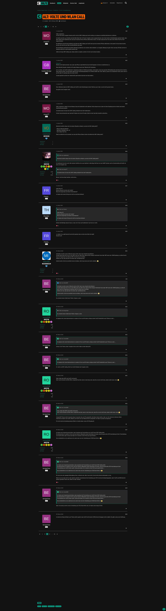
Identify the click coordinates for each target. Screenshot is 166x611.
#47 (126, 185)
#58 (126, 457)
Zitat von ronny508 (63, 338)
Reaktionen (42, 141)
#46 (126, 151)
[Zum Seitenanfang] (163, 609)
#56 (126, 403)
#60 (126, 514)
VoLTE (39, 606)
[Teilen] (127, 27)
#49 (126, 231)
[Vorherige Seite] (38, 27)
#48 (126, 205)
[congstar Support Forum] (42, 3)
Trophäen (42, 143)
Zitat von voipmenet (63, 155)
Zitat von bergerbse (63, 310)
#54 (126, 355)
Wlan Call (44, 606)
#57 (126, 429)
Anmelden (112, 3)
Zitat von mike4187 (63, 283)
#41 (126, 31)
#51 (126, 279)
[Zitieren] (126, 55)
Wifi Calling (58, 606)
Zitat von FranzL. (63, 209)
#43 (126, 84)
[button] (104, 3)
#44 (126, 103)
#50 (126, 251)
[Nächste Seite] (56, 27)
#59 (126, 488)
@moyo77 (58, 63)
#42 (126, 60)
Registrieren (120, 3)
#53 (126, 334)
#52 (126, 306)
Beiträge (42, 144)
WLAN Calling (51, 606)
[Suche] (126, 3)
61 (53, 26)
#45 (126, 123)
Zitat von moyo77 (63, 169)
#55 (126, 375)
